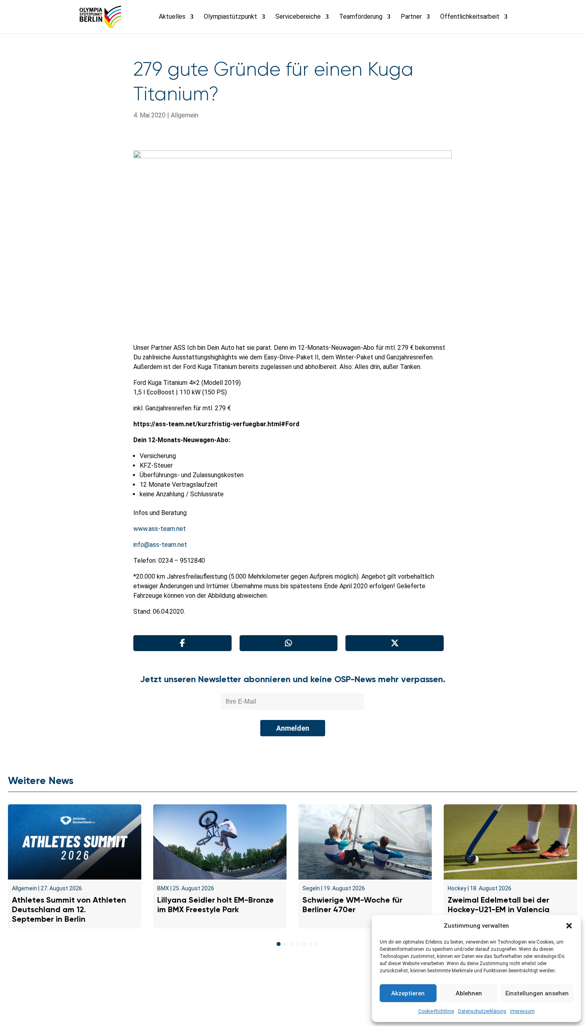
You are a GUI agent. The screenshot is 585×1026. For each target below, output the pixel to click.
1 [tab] (279, 944)
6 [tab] (310, 944)
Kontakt (158, 985)
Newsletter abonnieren (213, 985)
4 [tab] (298, 944)
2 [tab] (285, 944)
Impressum (522, 1011)
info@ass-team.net (160, 544)
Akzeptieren (408, 993)
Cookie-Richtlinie (436, 1011)
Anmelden (292, 728)
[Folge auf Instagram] (292, 1004)
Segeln (311, 888)
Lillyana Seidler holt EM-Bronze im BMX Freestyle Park (215, 904)
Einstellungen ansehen (537, 993)
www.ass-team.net (159, 529)
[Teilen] (182, 643)
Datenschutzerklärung (482, 1011)
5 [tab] (304, 944)
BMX (163, 888)
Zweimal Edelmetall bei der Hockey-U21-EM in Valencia (499, 904)
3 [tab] (291, 944)
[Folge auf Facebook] (275, 1004)
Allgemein (184, 115)
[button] (569, 926)
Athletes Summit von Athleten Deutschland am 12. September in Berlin (69, 909)
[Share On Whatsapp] (289, 643)
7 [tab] (317, 944)
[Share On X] (394, 643)
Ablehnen (469, 993)
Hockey (457, 888)
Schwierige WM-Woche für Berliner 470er (352, 904)
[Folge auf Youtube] (310, 1004)
